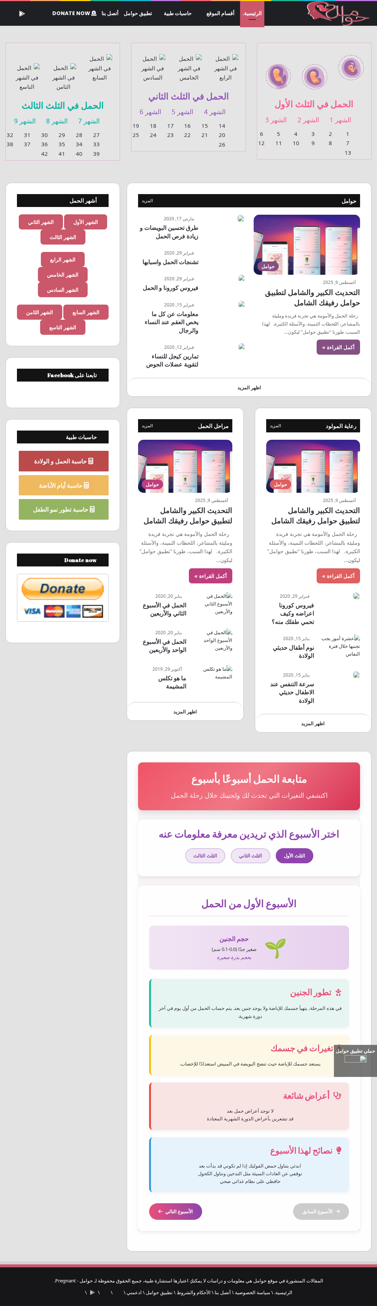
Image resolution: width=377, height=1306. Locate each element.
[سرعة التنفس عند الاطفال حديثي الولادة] (356, 674)
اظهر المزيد (249, 387)
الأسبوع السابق (317, 1211)
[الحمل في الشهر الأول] (351, 63)
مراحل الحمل (213, 425)
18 (153, 125)
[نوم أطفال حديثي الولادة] (340, 648)
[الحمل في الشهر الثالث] (278, 72)
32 (10, 134)
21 (204, 134)
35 (62, 144)
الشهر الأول (85, 221)
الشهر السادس (62, 289)
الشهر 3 (276, 119)
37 (27, 144)
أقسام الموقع (221, 13)
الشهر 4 (215, 111)
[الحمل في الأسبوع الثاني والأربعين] (212, 606)
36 (44, 144)
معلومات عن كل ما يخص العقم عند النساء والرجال (171, 322)
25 (136, 134)
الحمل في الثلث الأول (314, 104)
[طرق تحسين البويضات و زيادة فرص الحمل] (240, 218)
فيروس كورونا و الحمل (170, 288)
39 (96, 153)
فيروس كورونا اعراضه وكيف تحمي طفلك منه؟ (293, 613)
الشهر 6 (150, 111)
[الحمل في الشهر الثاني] (314, 72)
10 (296, 143)
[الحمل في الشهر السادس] (152, 63)
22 (187, 134)
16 (187, 125)
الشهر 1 (340, 119)
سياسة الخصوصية (252, 1292)
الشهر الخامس (62, 274)
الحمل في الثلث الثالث (63, 105)
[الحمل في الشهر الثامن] (63, 73)
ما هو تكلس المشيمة (172, 682)
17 (170, 125)
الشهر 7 (89, 120)
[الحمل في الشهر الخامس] (189, 63)
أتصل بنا (110, 13)
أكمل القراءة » (338, 347)
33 (96, 144)
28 (79, 134)
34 (79, 144)
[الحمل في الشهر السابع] (100, 63)
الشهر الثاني (41, 221)
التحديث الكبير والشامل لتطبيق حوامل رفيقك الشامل (312, 297)
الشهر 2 (308, 119)
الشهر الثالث (63, 237)
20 (222, 134)
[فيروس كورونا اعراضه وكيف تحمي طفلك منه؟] (356, 596)
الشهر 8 (57, 120)
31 (27, 134)
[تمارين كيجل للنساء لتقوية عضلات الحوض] (241, 347)
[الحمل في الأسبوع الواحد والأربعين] (212, 642)
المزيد (147, 200)
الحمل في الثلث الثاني (188, 96)
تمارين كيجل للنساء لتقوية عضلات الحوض (172, 360)
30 (44, 134)
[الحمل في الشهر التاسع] (27, 73)
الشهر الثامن (39, 312)
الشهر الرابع (62, 259)
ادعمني (134, 1292)
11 (278, 143)
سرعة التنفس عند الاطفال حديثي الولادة (292, 692)
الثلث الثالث (205, 855)
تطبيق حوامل (138, 13)
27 (96, 134)
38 (10, 144)
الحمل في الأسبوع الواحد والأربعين (164, 646)
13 (348, 152)
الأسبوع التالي (179, 1211)
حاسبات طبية (178, 13)
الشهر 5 (182, 111)
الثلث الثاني (250, 855)
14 (222, 125)
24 (153, 134)
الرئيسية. (252, 13)
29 (62, 134)
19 (136, 125)
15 (204, 125)
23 (170, 134)
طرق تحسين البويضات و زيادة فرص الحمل (169, 232)
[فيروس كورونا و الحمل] (241, 278)
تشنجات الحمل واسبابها (170, 262)
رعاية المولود (341, 425)
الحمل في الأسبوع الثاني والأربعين (164, 609)
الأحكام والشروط (194, 1292)
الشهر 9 (25, 120)
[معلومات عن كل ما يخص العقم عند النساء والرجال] (241, 305)
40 (79, 153)
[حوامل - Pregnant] (337, 14)
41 (62, 153)
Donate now (71, 13)
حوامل (349, 200)
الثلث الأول (294, 855)
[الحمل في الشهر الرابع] (225, 63)
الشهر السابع (86, 312)
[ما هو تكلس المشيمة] (212, 679)
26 (222, 144)
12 (261, 143)
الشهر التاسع (62, 327)
